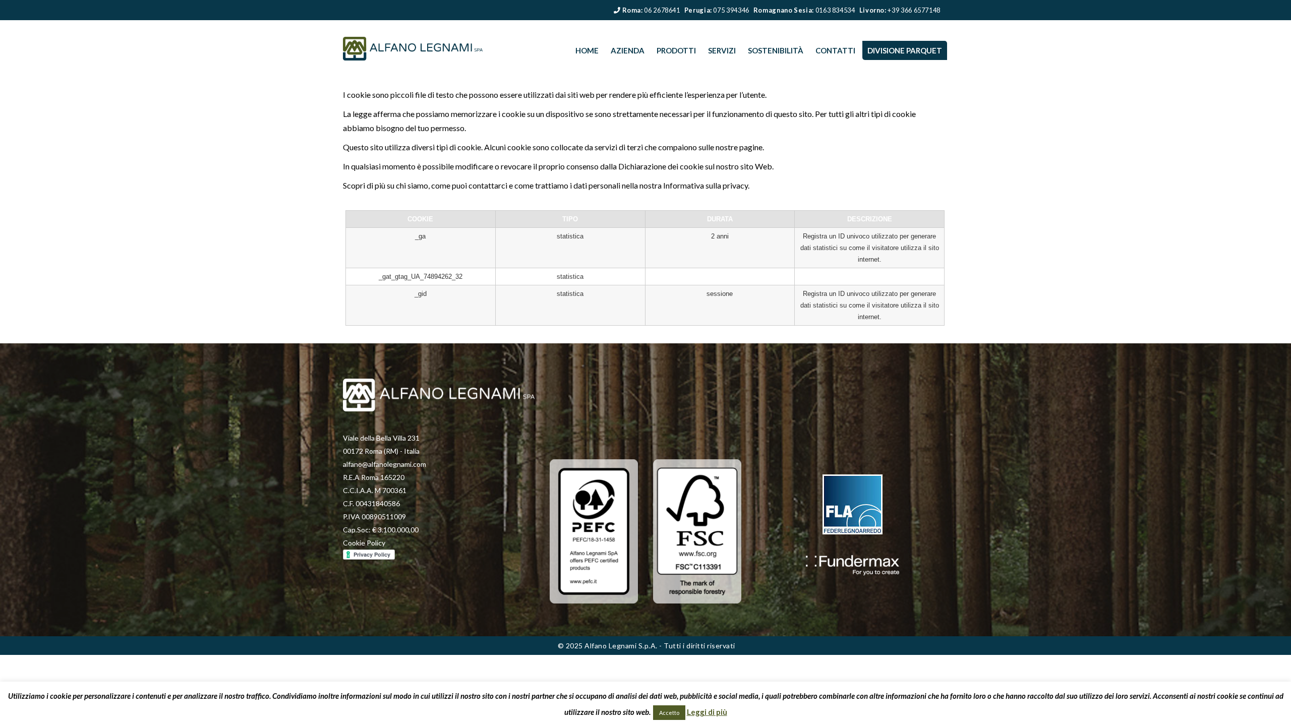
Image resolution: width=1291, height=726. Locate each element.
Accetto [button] (669, 712)
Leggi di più (707, 711)
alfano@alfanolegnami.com (384, 464)
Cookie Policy (364, 542)
